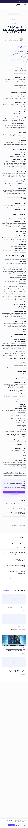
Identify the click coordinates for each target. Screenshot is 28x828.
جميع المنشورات (6, 590)
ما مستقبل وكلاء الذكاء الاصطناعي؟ (17, 578)
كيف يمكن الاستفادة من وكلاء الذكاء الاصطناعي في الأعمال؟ (17, 553)
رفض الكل (18, 825)
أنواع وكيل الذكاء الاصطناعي (19, 54)
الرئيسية (25, 8)
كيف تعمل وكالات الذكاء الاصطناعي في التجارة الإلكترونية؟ (16, 572)
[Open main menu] (2, 4)
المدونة (22, 8)
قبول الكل (11, 825)
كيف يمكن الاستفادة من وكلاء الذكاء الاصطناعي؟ (17, 57)
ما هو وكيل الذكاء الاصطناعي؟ (19, 52)
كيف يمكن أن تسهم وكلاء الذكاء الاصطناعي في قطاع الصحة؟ (15, 559)
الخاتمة (24, 62)
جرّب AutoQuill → (14, 492)
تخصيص (23, 825)
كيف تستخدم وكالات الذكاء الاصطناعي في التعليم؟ (16, 566)
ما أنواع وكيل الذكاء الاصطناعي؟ (18, 547)
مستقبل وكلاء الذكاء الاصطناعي (18, 60)
